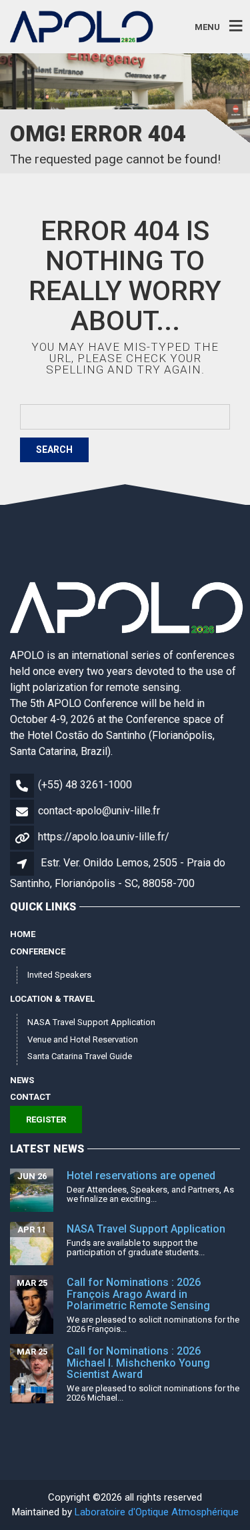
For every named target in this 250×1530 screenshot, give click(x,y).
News (22, 1080)
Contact (30, 1097)
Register (46, 1119)
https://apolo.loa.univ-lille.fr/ (103, 836)
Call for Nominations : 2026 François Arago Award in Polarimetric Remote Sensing (138, 1294)
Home (22, 934)
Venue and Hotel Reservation (82, 1039)
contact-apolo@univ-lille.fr (99, 810)
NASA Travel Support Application (91, 1022)
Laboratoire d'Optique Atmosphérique (157, 1512)
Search (54, 449)
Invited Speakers (59, 975)
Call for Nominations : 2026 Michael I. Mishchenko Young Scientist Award (138, 1363)
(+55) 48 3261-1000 (85, 784)
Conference (37, 951)
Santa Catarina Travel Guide (79, 1056)
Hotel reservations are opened (141, 1175)
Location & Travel (52, 999)
